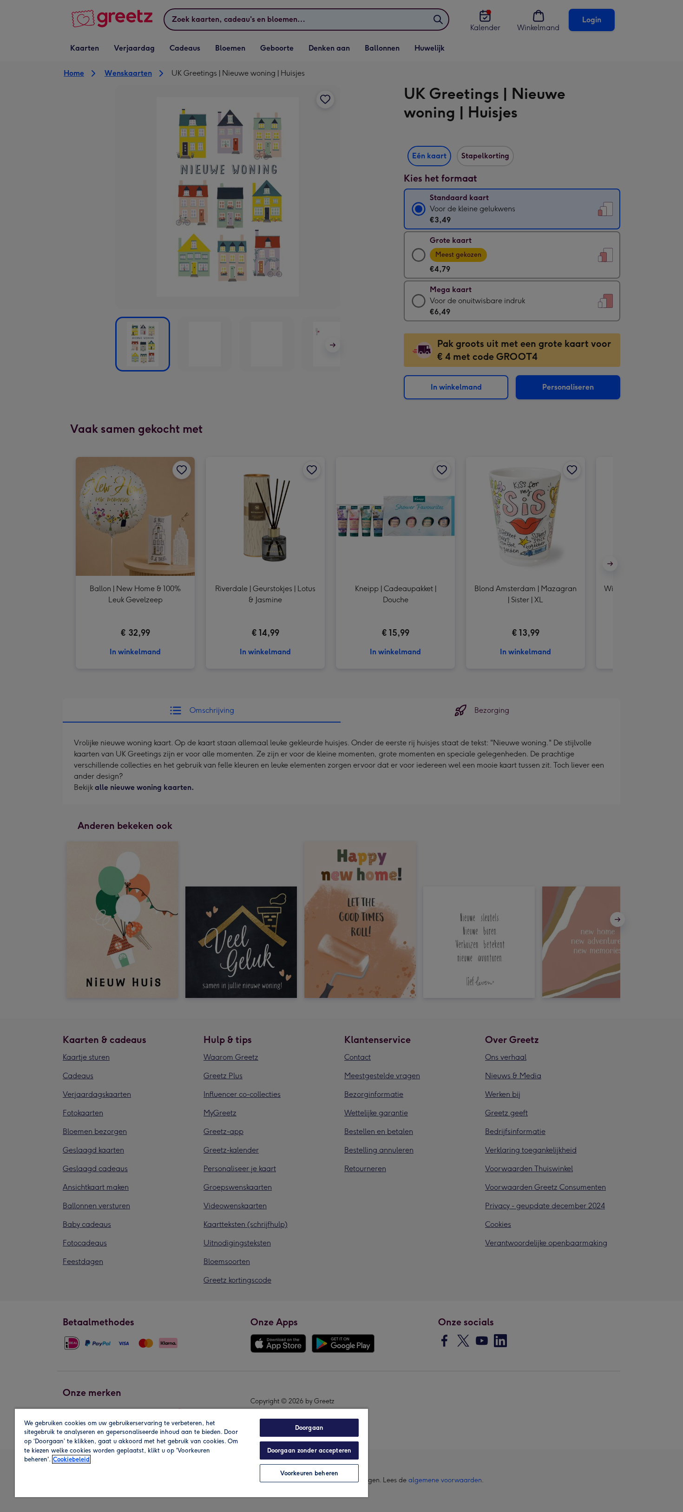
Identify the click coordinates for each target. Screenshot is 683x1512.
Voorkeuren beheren (309, 1473)
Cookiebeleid (71, 1459)
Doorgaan (309, 1427)
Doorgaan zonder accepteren (309, 1450)
